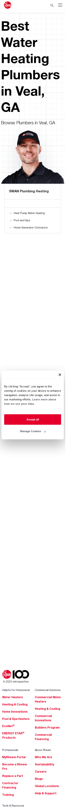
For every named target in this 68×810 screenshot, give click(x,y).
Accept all (32, 419)
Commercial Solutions (48, 690)
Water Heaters (12, 697)
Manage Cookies (30, 431)
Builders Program (47, 727)
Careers (40, 771)
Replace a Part (12, 776)
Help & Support (45, 793)
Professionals (10, 749)
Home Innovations (15, 711)
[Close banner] (60, 374)
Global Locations (47, 786)
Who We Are (43, 757)
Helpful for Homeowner (16, 690)
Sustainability (44, 764)
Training (8, 794)
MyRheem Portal (14, 757)
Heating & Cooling (15, 704)
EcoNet (8, 726)
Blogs (39, 779)
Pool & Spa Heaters (16, 719)
